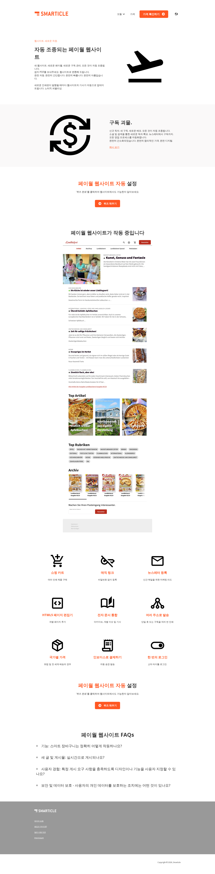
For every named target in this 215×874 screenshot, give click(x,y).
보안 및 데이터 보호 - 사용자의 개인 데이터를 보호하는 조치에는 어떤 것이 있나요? (105, 785)
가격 (132, 14)
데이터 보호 (39, 821)
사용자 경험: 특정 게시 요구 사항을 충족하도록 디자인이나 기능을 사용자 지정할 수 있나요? (106, 771)
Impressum (39, 838)
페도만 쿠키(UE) (40, 826)
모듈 (119, 14)
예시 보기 (114, 147)
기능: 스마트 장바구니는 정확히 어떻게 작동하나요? (81, 745)
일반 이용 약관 (40, 832)
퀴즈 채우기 (110, 203)
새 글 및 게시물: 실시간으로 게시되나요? (72, 757)
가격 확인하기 (151, 14)
